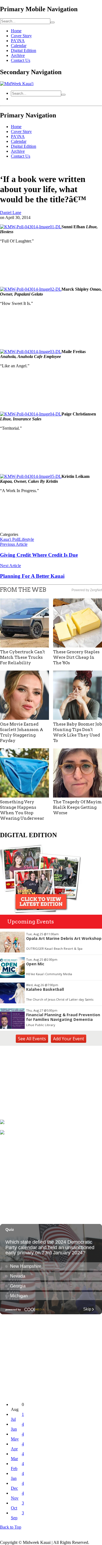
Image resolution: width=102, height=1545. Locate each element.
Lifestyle (26, 539)
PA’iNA (18, 40)
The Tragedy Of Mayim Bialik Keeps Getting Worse (77, 807)
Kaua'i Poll (9, 539)
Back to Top (10, 1527)
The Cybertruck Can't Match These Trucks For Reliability (22, 657)
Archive (18, 55)
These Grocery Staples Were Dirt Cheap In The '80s (76, 657)
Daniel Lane (10, 212)
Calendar (18, 45)
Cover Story (21, 35)
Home (16, 30)
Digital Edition (23, 50)
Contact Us (20, 60)
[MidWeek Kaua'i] (16, 83)
